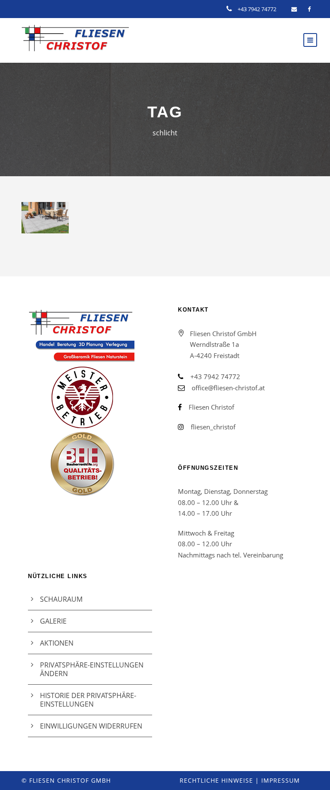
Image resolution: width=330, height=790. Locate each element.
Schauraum (61, 599)
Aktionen (56, 643)
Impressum (280, 780)
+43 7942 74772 (257, 9)
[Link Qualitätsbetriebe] (90, 403)
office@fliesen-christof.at (228, 387)
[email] (294, 9)
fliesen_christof (213, 427)
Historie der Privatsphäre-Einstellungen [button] (88, 700)
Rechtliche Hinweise (216, 780)
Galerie (53, 621)
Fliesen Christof (211, 407)
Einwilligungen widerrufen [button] (91, 726)
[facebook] (309, 9)
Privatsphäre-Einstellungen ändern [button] (92, 669)
